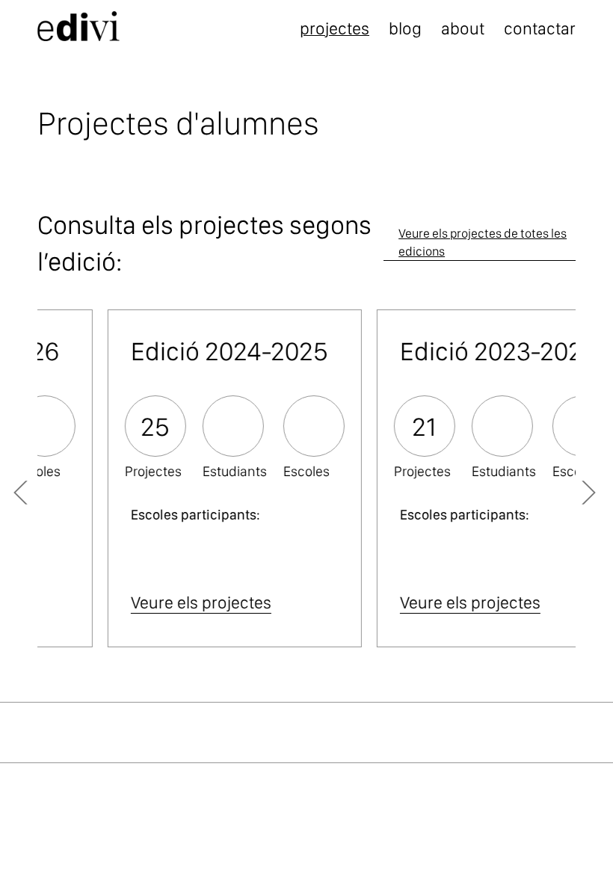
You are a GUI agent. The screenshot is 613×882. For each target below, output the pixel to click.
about (462, 28)
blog (405, 28)
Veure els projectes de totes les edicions (482, 242)
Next (575, 487)
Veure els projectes (143, 602)
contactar (540, 28)
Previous (44, 487)
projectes (334, 28)
